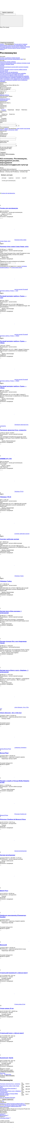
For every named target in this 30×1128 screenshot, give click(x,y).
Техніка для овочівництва (9, 208)
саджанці (10, 178)
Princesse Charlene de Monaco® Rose (13, 819)
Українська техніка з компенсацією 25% (10, 1106)
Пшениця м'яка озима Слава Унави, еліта (14, 246)
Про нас (2, 1097)
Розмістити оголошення (7, 1071)
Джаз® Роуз (4, 890)
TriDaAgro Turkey (6, 581)
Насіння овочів (12, 48)
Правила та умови (5, 1103)
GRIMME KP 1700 (6, 458)
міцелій (24, 178)
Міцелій (5, 48)
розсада (4, 178)
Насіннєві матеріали (5, 46)
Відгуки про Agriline (10, 1105)
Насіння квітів (15, 46)
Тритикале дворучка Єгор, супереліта (13, 430)
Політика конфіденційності (17, 1103)
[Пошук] (11, 21)
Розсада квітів (18, 44)
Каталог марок (22, 1105)
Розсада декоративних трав (18, 45)
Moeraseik (3, 945)
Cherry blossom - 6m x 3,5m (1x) (10, 713)
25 (5, 1074)
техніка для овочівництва (8, 180)
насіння (18, 178)
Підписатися (4, 264)
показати (3, 152)
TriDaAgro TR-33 (5, 497)
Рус (3, 1101)
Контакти (12, 1097)
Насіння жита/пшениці (7, 855)
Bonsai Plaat (4, 753)
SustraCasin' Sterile (6, 1058)
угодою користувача (16, 267)
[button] (15, 35)
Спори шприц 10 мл (7, 1008)
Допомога (7, 1097)
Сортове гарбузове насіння (9, 539)
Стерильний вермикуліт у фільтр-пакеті (14, 973)
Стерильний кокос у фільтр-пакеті (12, 1033)
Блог (16, 1105)
